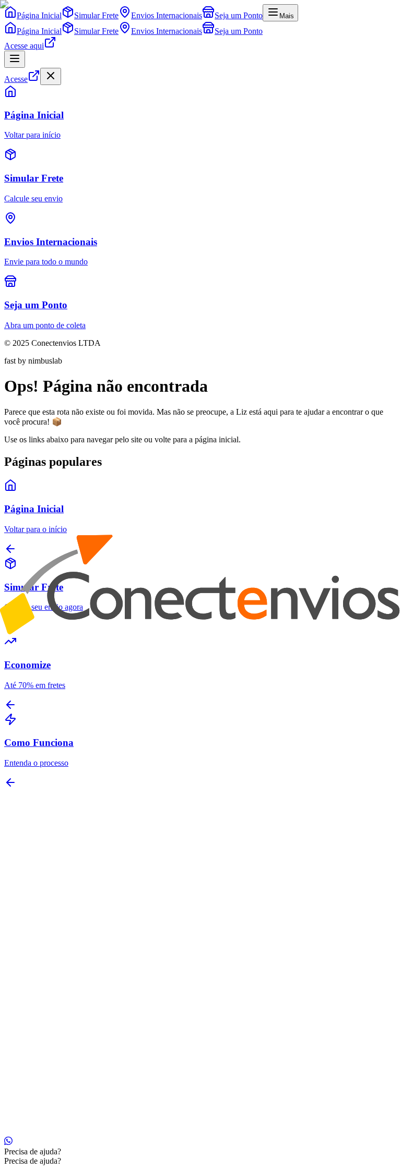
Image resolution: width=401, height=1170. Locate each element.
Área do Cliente (51, 1070)
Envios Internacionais (60, 1001)
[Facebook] (17, 855)
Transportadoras (51, 991)
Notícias (38, 942)
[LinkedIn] (25, 855)
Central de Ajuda (53, 1010)
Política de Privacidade (41, 1122)
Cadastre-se (44, 1079)
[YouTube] (33, 855)
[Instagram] (8, 855)
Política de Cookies (114, 1122)
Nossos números (52, 914)
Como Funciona (51, 1060)
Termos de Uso (174, 1122)
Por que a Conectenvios (64, 923)
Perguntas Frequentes (60, 1051)
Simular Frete (47, 982)
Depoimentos (47, 932)
